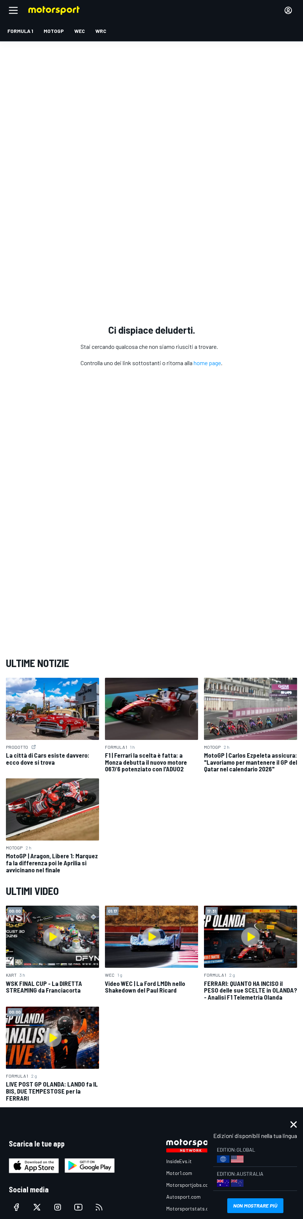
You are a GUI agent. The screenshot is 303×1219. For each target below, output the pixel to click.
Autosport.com (183, 1196)
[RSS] (99, 1207)
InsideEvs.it (179, 1161)
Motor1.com (179, 1173)
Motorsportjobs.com (189, 1185)
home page (207, 362)
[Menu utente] (288, 10)
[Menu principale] (13, 10)
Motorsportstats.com (190, 1208)
